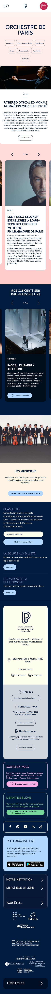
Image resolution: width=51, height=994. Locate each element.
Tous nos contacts (25, 723)
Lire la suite (25, 138)
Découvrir (9, 567)
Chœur (12, 51)
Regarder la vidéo (22, 395)
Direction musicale (25, 43)
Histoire (25, 59)
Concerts (9, 43)
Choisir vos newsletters (23, 542)
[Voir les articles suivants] (39, 154)
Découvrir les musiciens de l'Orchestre (25, 493)
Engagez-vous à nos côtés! (25, 784)
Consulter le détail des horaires (25, 698)
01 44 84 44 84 (30, 714)
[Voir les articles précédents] (12, 154)
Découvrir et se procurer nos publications (26, 812)
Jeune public (24, 51)
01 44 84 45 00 (32, 712)
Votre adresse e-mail (14, 534)
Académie (37, 51)
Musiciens (40, 43)
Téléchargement (25, 747)
